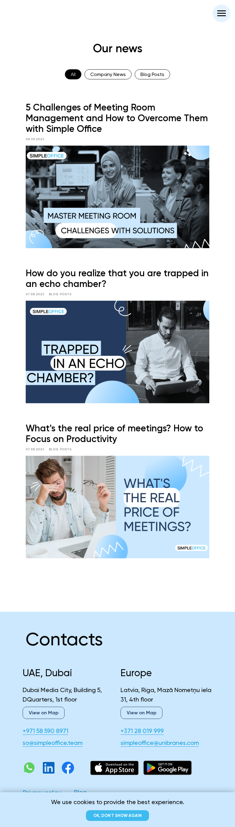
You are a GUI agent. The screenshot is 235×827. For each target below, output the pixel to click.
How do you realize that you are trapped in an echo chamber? (117, 278)
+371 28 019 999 (142, 731)
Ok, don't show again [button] (117, 815)
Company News (108, 74)
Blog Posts (152, 74)
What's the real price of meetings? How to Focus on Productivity (114, 433)
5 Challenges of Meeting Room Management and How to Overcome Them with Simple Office (117, 118)
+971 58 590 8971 (45, 731)
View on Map (141, 713)
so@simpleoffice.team (53, 742)
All (73, 74)
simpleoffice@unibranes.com (160, 742)
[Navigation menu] (221, 13)
